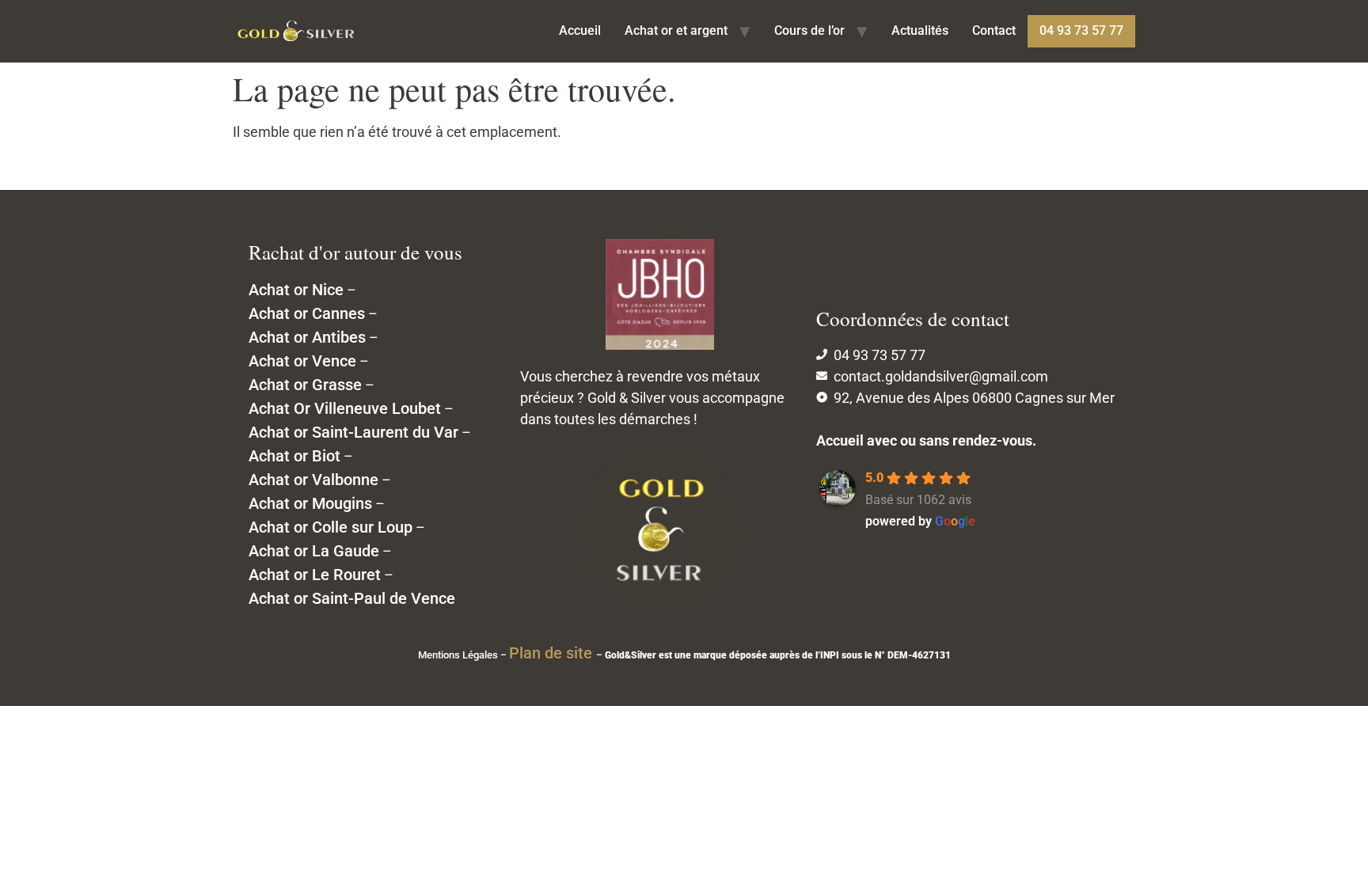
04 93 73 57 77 (1081, 30)
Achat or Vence (302, 360)
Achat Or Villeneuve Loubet (345, 408)
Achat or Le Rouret (315, 574)
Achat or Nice (296, 289)
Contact (994, 30)
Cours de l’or (809, 30)
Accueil (580, 30)
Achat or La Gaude (314, 550)
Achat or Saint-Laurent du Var (353, 432)
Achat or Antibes (307, 337)
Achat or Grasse (305, 384)
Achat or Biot (294, 455)
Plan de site (552, 652)
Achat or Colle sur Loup (330, 527)
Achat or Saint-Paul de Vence (352, 598)
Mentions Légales (458, 655)
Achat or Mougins (310, 503)
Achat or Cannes (307, 313)
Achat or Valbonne (313, 479)
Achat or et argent (676, 30)
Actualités (919, 30)
